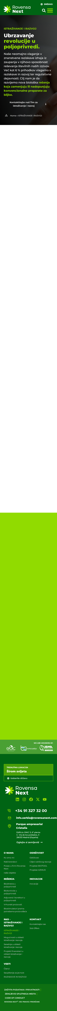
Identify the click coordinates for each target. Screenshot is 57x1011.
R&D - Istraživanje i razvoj (13, 922)
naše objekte (10, 873)
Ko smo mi (9, 857)
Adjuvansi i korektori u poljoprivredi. (14, 899)
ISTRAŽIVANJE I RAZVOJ (11, 931)
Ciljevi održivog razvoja (40, 862)
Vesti (7, 963)
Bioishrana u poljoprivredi (10, 885)
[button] (44, 10)
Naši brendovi (10, 862)
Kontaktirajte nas (38, 924)
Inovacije (36, 879)
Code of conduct (15, 998)
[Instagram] (24, 799)
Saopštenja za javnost (14, 973)
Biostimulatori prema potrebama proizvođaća (15, 910)
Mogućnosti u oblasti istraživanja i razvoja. (14, 938)
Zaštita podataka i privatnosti (22, 990)
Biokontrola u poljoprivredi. (10, 892)
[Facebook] (31, 799)
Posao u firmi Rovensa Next (14, 867)
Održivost (37, 852)
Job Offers (34, 928)
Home (13, 115)
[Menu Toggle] (50, 10)
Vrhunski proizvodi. (13, 904)
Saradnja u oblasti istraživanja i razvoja (13, 945)
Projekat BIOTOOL (38, 866)
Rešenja (9, 879)
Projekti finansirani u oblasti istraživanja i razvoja (13, 954)
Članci (7, 968)
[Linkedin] (17, 799)
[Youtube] (44, 799)
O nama (9, 852)
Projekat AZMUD (38, 870)
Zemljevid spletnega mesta (20, 994)
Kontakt (35, 919)
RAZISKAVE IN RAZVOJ (15, 977)
